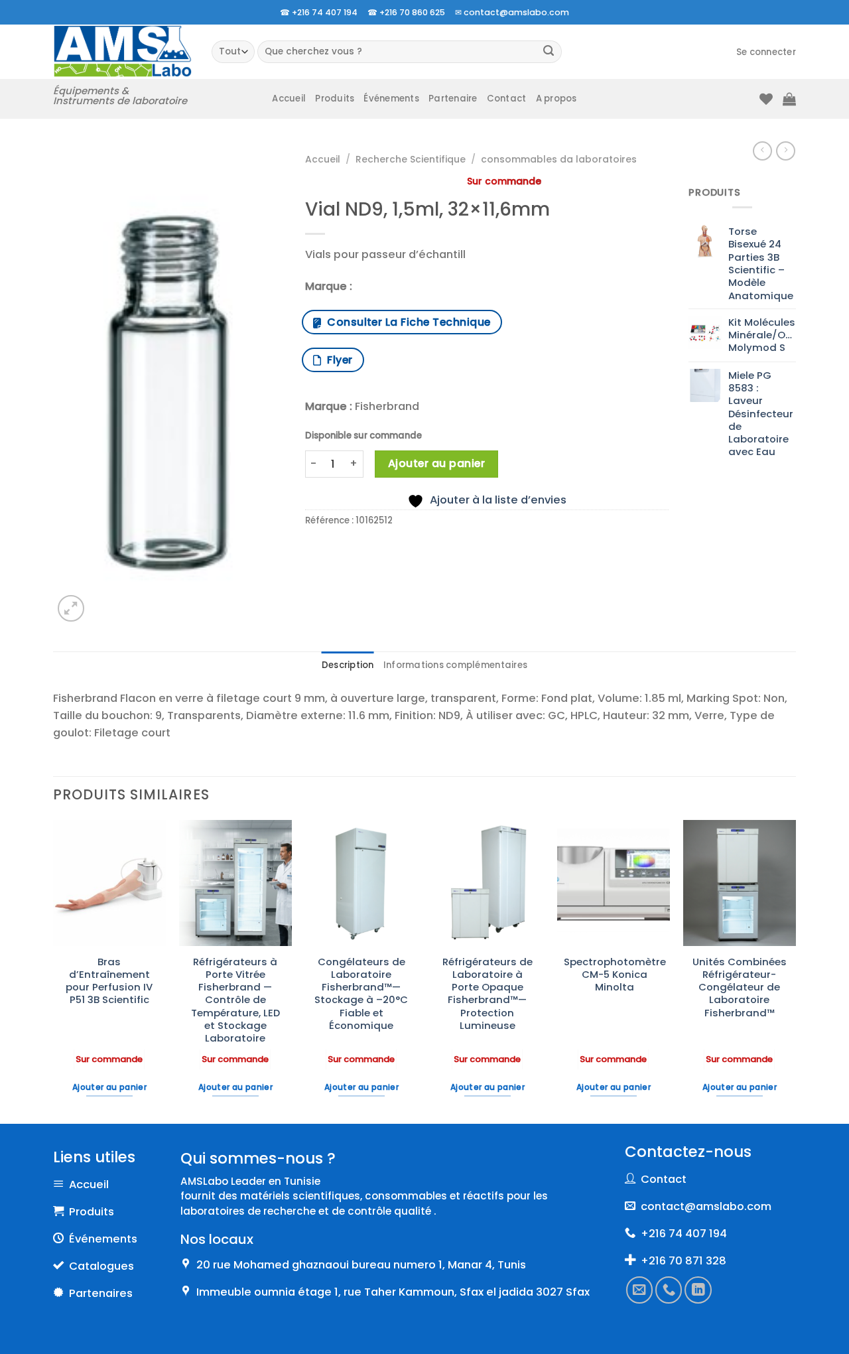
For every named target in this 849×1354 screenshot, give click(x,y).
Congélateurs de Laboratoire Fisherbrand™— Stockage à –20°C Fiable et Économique (361, 993)
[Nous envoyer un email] (639, 1290)
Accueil (289, 98)
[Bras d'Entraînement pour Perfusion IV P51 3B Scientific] (109, 883)
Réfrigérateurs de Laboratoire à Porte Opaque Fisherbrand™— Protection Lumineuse (487, 993)
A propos (556, 98)
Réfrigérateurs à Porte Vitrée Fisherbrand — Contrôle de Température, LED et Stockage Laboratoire (235, 1000)
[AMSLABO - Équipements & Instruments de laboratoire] (122, 51)
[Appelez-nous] (669, 1290)
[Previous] (54, 970)
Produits (334, 98)
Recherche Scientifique (411, 159)
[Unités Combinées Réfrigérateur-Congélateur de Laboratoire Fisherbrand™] (739, 883)
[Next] (795, 970)
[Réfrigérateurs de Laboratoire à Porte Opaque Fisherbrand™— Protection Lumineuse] (487, 883)
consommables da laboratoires (559, 159)
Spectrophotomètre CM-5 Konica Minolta (615, 974)
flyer (336, 360)
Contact (507, 98)
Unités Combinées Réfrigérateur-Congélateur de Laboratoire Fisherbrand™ (739, 987)
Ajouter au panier (436, 463)
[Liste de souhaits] (766, 98)
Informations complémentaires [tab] (455, 665)
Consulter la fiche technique (405, 322)
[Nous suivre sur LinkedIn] (698, 1290)
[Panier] (789, 98)
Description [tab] (348, 665)
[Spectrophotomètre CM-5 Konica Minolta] (613, 883)
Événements (391, 98)
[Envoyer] (548, 52)
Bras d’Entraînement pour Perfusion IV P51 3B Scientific (109, 980)
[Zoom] (71, 608)
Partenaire (453, 98)
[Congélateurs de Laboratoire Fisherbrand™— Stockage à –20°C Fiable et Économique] (361, 883)
